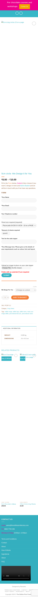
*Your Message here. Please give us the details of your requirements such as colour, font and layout (18, 248)
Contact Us (24, 6)
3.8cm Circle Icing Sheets (28, 504)
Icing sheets (10, 308)
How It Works (6, 550)
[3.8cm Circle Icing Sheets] (28, 427)
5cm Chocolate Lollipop (8, 504)
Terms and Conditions (9, 539)
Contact (4, 543)
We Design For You (7, 290)
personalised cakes (27, 313)
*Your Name (5, 197)
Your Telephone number (9, 214)
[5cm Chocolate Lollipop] (9, 427)
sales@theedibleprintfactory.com (17, 525)
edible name (23, 311)
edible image (8, 311)
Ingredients (5, 554)
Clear (35, 286)
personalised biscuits (15, 313)
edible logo (16, 311)
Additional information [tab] (11, 328)
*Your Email (5, 205)
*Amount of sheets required (10, 230)
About (3, 546)
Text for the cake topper (9, 238)
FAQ (3, 561)
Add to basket (20, 297)
